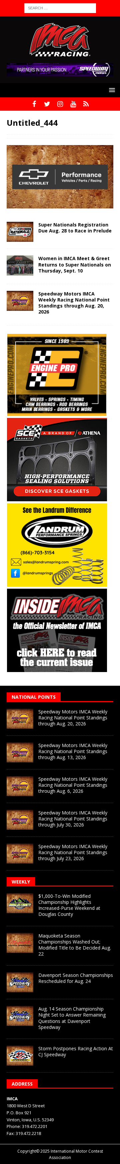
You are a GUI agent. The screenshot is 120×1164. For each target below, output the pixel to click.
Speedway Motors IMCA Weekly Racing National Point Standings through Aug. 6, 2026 (72, 785)
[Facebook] (34, 104)
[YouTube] (73, 104)
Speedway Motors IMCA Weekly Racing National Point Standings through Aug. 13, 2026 (72, 751)
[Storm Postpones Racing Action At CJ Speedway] (20, 1056)
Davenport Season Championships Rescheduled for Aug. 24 (75, 978)
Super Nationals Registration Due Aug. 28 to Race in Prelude (75, 227)
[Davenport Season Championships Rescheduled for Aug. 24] (20, 982)
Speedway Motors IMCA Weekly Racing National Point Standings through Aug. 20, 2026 (74, 302)
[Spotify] (86, 104)
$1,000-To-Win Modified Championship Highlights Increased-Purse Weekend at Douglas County (69, 905)
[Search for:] (60, 7)
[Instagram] (60, 104)
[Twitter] (47, 104)
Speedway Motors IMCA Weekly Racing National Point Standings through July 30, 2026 (72, 818)
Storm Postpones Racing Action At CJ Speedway (75, 1051)
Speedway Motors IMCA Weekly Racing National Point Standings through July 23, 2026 (72, 852)
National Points (34, 697)
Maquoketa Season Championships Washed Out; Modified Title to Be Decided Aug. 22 (74, 945)
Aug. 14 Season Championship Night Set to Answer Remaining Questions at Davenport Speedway (72, 1018)
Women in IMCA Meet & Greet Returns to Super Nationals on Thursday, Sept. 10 (74, 264)
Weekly (21, 882)
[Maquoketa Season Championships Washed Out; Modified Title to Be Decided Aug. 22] (20, 943)
